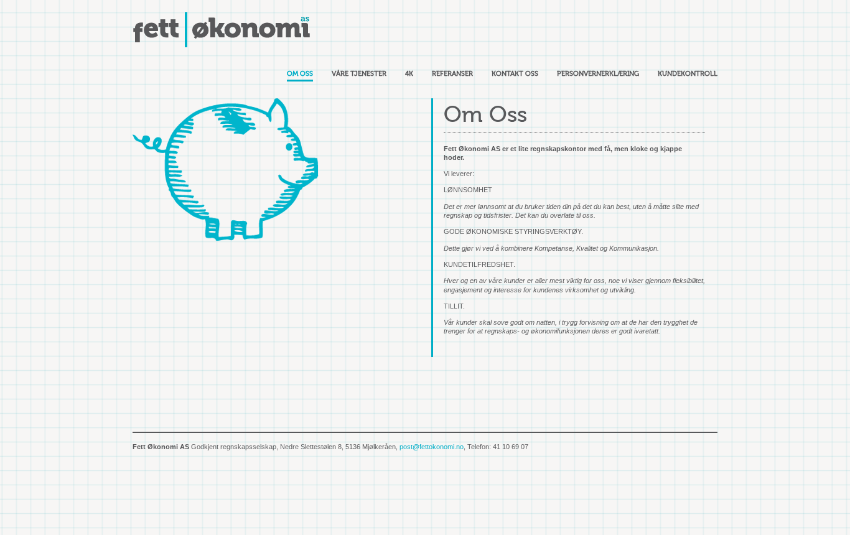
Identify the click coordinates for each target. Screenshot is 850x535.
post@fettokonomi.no (431, 446)
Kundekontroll (687, 74)
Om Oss (300, 74)
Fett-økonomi (223, 29)
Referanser (452, 74)
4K (409, 74)
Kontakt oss (515, 74)
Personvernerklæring (598, 74)
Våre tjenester (359, 74)
